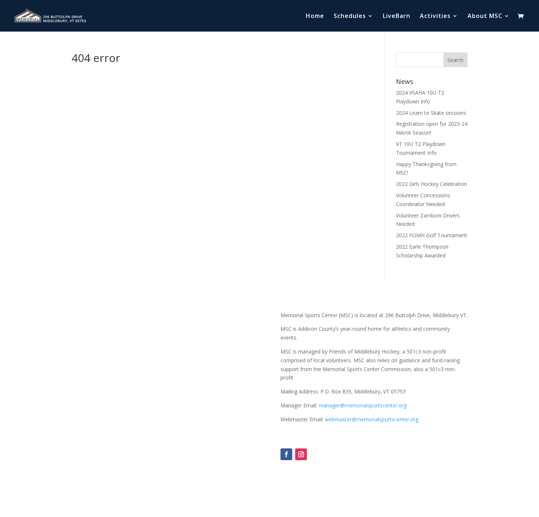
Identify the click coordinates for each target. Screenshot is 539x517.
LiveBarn (396, 16)
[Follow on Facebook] (286, 454)
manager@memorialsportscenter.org (363, 405)
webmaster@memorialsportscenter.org (371, 419)
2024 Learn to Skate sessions (431, 112)
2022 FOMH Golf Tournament (431, 235)
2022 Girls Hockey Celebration (431, 183)
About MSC (484, 16)
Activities (435, 16)
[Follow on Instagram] (301, 454)
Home (315, 16)
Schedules (350, 16)
